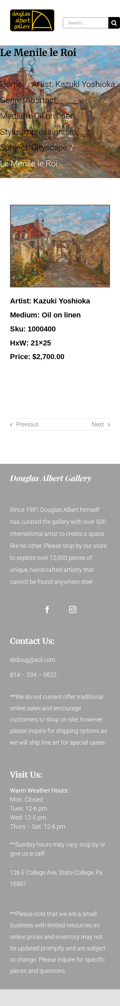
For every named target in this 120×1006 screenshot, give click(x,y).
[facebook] (47, 610)
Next (98, 424)
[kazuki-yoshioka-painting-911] (60, 246)
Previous (27, 424)
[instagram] (73, 610)
